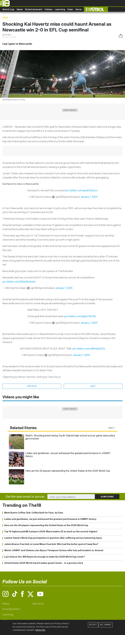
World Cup (8, 9)
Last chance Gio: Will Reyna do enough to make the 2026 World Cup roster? (44, 557)
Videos (48, 9)
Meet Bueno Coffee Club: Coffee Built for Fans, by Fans (33, 512)
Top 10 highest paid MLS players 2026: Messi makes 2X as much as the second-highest (50, 531)
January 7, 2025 (89, 196)
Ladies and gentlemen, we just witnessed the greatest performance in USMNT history (50, 519)
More (78, 9)
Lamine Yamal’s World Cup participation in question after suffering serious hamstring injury (53, 538)
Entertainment (33, 9)
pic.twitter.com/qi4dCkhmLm (81, 190)
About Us (38, 603)
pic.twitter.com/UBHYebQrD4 (89, 348)
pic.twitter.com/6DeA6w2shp (18, 281)
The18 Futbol (96, 9)
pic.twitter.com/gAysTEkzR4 (80, 316)
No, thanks (105, 624)
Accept (93, 624)
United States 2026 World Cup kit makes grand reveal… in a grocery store (43, 563)
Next (93, 386)
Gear (70, 9)
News (20, 9)
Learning (60, 9)
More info (40, 629)
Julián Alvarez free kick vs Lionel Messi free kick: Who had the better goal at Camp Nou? (51, 544)
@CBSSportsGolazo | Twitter (13, 99)
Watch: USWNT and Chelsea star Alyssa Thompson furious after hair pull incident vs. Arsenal (53, 550)
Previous (32, 386)
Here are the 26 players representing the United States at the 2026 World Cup (67, 470)
